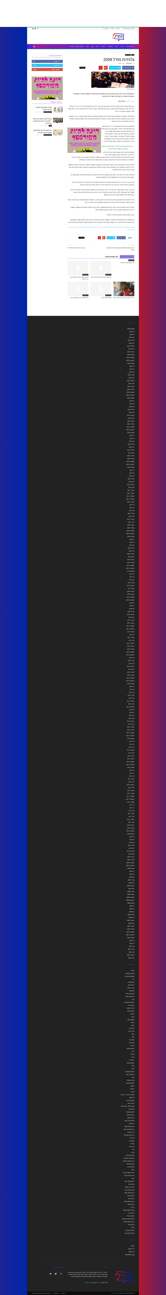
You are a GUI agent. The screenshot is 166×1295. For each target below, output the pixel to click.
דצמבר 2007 (130, 926)
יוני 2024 (131, 404)
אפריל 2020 (131, 548)
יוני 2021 (131, 508)
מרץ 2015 (131, 698)
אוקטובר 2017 (130, 626)
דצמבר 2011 (130, 790)
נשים (97, 46)
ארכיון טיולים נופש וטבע (128, 1219)
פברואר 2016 (130, 666)
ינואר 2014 (131, 724)
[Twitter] (35, 28)
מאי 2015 (131, 692)
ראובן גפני (131, 1141)
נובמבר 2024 (130, 389)
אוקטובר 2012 (130, 762)
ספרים (132, 1092)
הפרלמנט (131, 1028)
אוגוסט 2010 (130, 834)
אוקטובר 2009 (130, 863)
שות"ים (132, 1144)
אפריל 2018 (131, 611)
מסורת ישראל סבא (106, 297)
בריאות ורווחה (130, 1118)
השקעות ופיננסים (129, 976)
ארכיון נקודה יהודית (129, 1175)
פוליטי (122, 46)
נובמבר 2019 (130, 562)
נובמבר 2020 (130, 528)
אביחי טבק (128, 63)
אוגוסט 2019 (130, 571)
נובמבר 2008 (130, 894)
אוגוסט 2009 (130, 868)
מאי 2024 (131, 407)
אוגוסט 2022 (130, 467)
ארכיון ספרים (130, 1167)
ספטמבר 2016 (130, 655)
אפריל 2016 (131, 660)
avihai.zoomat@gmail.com (93, 1282)
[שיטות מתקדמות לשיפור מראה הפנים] (58, 109)
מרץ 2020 (131, 551)
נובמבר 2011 (130, 793)
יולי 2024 (131, 401)
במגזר (132, 1170)
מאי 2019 (131, 580)
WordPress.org (129, 1254)
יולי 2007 (131, 940)
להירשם (35, 69)
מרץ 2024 (131, 412)
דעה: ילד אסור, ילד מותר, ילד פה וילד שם (124, 297)
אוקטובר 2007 (130, 932)
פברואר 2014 (130, 721)
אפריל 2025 (131, 375)
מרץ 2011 (131, 816)
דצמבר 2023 (130, 421)
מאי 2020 (131, 545)
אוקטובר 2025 (130, 357)
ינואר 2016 (131, 669)
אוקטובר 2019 (130, 565)
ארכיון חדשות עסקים (129, 1210)
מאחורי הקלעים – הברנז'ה (76, 46)
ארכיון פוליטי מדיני (129, 1233)
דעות (116, 46)
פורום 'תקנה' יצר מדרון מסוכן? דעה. (79, 297)
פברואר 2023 (130, 450)
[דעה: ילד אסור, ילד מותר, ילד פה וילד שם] (123, 289)
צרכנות (132, 1054)
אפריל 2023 (131, 444)
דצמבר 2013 (130, 727)
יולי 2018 (131, 603)
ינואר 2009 (131, 889)
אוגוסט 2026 (130, 329)
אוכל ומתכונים (130, 1080)
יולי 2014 (131, 710)
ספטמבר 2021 (130, 499)
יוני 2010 (131, 839)
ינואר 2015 (131, 704)
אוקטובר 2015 (130, 678)
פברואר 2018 (130, 614)
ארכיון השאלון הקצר (129, 1201)
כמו (34, 61)
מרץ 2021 (131, 516)
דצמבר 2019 (130, 559)
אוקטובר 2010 (130, 831)
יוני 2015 (131, 689)
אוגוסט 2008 (130, 903)
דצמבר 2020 (130, 525)
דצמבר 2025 (130, 352)
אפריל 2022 (131, 479)
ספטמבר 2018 (130, 600)
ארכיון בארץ (131, 1198)
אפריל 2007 (131, 949)
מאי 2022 (131, 476)
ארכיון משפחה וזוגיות (128, 1222)
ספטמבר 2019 (130, 568)
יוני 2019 (131, 577)
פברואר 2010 (130, 851)
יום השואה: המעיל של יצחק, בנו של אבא (101, 277)
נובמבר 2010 (130, 828)
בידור (87, 46)
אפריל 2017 (131, 637)
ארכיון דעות (128, 55)
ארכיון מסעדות (130, 1164)
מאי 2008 (131, 912)
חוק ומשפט (131, 982)
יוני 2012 (131, 773)
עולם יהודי (110, 46)
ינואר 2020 (131, 557)
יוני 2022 (131, 473)
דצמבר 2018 (130, 591)
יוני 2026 (131, 334)
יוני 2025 (131, 369)
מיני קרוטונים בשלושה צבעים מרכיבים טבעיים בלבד (120, 249)
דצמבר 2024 (130, 386)
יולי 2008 (131, 906)
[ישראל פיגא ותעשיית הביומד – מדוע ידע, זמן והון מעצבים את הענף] (58, 120)
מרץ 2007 (131, 952)
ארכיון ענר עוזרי (130, 1074)
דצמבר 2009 (130, 857)
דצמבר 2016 (130, 646)
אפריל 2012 (131, 779)
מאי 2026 (131, 337)
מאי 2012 (131, 776)
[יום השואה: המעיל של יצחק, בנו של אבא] (100, 268)
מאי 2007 (131, 946)
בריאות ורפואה (130, 1008)
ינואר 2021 (131, 522)
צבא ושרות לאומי (129, 996)
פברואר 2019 (130, 585)
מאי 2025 (131, 372)
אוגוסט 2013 (130, 738)
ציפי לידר (131, 1138)
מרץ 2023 (131, 447)
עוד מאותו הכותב (111, 257)
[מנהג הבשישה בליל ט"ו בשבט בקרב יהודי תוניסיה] (77, 268)
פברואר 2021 (130, 519)
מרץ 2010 (131, 848)
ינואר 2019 (131, 588)
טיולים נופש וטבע (129, 1071)
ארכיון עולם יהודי (130, 1155)
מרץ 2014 (131, 718)
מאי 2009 (131, 877)
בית (133, 52)
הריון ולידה (131, 1060)
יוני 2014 (131, 712)
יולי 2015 (131, 686)
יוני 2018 (131, 606)
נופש (92, 46)
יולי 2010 (131, 837)
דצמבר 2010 (130, 825)
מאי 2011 (131, 811)
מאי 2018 (131, 609)
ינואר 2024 (131, 418)
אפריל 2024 (131, 409)
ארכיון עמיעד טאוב (129, 1193)
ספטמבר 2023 (130, 430)
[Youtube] (33, 28)
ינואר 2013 (131, 753)
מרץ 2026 (131, 343)
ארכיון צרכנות (130, 1216)
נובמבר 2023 (130, 424)
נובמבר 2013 (130, 730)
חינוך (133, 999)
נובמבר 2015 (130, 675)
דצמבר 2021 (130, 490)
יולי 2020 (131, 539)
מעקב (34, 65)
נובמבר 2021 (130, 493)
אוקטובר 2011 (130, 796)
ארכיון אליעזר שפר (129, 1181)
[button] (34, 46)
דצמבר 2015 (130, 672)
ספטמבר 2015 (130, 681)
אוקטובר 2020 (130, 531)
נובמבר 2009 (130, 860)
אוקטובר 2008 (130, 897)
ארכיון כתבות (131, 1204)
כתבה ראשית (130, 988)
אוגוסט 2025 (130, 363)
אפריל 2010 (131, 845)
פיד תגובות (131, 1252)
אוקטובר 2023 (130, 427)
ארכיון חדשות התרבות (128, 1161)
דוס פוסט (131, 1097)
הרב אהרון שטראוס (129, 1135)
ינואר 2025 (131, 383)
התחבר (132, 1246)
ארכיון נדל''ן (131, 1213)
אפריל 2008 (131, 914)
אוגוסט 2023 (130, 432)
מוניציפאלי (131, 1109)
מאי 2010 (131, 842)
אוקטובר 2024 (130, 392)
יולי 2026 (131, 331)
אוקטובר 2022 (130, 461)
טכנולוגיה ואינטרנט (129, 1002)
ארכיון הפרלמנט (130, 1230)
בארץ (133, 1017)
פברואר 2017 (130, 643)
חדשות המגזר (129, 46)
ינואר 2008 (131, 923)
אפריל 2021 (131, 513)
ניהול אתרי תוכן (115, 1293)
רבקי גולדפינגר (129, 101)
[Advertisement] (108, 13)
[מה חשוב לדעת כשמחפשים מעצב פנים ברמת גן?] (58, 132)
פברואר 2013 (130, 750)
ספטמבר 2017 (130, 629)
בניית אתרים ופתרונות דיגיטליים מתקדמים (41, 1293)
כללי (50, 125)
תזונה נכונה (131, 1005)
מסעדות (132, 1089)
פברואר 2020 (130, 554)
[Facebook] (38, 28)
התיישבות (131, 991)
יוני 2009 (131, 874)
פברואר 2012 (130, 785)
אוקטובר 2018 (130, 597)
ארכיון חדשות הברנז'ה (128, 1172)
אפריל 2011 (131, 813)
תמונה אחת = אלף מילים (127, 1106)
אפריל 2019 (131, 583)
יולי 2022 (131, 470)
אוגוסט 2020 (130, 536)
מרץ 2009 (131, 883)
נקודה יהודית (131, 1103)
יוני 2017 (131, 635)
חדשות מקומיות (130, 1112)
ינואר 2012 (131, 787)
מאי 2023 (131, 441)
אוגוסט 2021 (130, 502)
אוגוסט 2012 (130, 767)
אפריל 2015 (131, 695)
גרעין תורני (131, 1123)
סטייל (132, 1066)
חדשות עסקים (130, 1048)
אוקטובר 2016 (130, 652)
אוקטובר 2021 (130, 496)
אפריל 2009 (131, 880)
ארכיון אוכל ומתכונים (129, 1158)
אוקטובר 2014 (130, 707)
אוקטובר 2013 (130, 733)
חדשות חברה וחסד (129, 1121)
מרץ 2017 (131, 640)
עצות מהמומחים (47, 112)
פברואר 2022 (130, 484)
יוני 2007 (131, 943)
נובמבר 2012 (130, 759)
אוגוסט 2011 (130, 802)
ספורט (132, 970)
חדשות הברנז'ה (130, 1100)
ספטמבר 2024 (130, 395)
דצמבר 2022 (130, 456)
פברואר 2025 (130, 381)
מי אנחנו (118, 28)
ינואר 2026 (131, 349)
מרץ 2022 (131, 482)
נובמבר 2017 (130, 623)
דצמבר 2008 (130, 891)
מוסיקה (132, 1086)
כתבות (132, 1022)
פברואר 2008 (130, 920)
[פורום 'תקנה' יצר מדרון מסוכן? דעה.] (77, 289)
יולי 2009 (131, 871)
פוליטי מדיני (131, 1031)
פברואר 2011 (130, 819)
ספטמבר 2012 (130, 764)
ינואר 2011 (131, 822)
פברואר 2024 (130, 415)
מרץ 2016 (131, 663)
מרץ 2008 (131, 917)
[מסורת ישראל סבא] (100, 289)
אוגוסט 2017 (130, 632)
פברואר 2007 (130, 955)
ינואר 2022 (131, 487)
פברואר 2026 (130, 346)
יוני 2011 (131, 808)
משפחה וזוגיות (130, 1063)
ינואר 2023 (131, 453)
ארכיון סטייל (131, 1224)
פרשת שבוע (131, 985)
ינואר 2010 (131, 854)
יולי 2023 (131, 435)
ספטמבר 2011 (130, 799)
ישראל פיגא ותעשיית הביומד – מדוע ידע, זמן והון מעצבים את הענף (42, 121)
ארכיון (132, 1152)
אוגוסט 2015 (130, 684)
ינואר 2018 (131, 617)
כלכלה (103, 46)
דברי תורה (131, 1147)
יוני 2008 (131, 909)
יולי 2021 (131, 505)
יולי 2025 (131, 366)
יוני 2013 (131, 744)
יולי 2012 (131, 770)
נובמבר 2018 (130, 594)
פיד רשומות (131, 1249)
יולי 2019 (131, 574)
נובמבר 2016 (130, 649)
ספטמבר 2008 (130, 900)
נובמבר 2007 (130, 929)
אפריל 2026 (131, 340)
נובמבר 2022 (130, 458)
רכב (133, 979)
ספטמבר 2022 (130, 464)
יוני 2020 (131, 542)
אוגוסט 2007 (130, 938)
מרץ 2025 (131, 378)
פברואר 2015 (130, 701)
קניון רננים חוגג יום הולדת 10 (76, 248)
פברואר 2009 (130, 886)
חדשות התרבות (130, 1083)
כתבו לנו (112, 28)
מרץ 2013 (131, 747)
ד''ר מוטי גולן (130, 1132)
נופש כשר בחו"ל (130, 994)
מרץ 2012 (131, 782)
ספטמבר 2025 (130, 360)
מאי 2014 (131, 715)
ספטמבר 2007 (130, 935)
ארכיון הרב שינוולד (129, 1187)
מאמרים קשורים (126, 257)
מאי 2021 (131, 510)
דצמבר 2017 (130, 620)
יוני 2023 (131, 438)
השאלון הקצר (130, 1020)
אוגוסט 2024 (130, 398)
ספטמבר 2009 (130, 865)
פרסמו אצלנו (106, 28)
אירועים (132, 1014)
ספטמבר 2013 (130, 736)
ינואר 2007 (131, 958)
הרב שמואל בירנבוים (129, 1129)
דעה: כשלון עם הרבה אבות (127, 262)
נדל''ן (133, 1051)
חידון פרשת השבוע (129, 1126)
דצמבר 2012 (130, 756)
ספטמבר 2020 (130, 534)
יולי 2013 (131, 741)
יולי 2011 (131, 805)
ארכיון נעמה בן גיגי (129, 1190)
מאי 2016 (131, 658)
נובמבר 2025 (130, 355)
